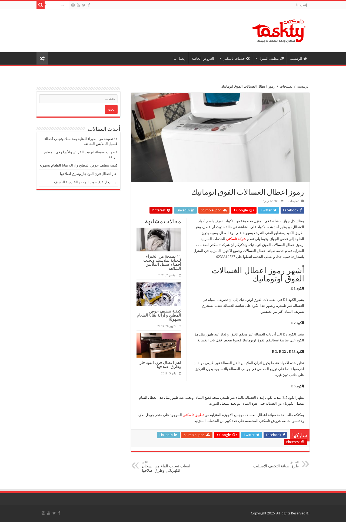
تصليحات (286, 86)
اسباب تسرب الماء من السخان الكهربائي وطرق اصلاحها (166, 466)
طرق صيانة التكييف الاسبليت (276, 464)
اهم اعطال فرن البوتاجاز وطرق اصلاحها (160, 364)
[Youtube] (78, 5)
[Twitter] (84, 5)
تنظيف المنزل (269, 58)
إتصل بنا (301, 5)
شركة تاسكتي (236, 239)
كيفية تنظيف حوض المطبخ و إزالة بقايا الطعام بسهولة (159, 315)
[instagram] (73, 5)
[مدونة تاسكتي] (278, 29)
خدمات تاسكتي (234, 58)
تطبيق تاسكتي (193, 415)
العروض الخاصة (202, 58)
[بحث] (40, 5)
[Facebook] (89, 5)
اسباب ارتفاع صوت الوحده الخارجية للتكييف (86, 182)
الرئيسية (296, 58)
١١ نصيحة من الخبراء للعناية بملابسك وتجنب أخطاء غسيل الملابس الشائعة (162, 262)
